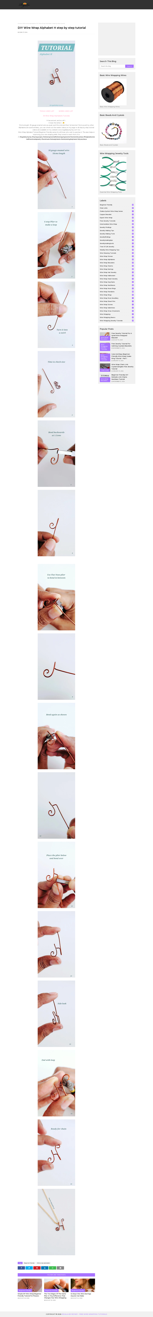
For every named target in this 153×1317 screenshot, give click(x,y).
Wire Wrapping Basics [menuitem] (35, 15)
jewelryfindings (116, 237)
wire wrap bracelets (116, 263)
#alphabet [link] (73, 139)
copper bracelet (116, 214)
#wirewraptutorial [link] (49, 137)
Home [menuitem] (21, 15)
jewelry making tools (116, 234)
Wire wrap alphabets (29, 23)
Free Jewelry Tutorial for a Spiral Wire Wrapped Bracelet (121, 335)
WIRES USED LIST (66, 111)
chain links (116, 208)
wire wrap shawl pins (116, 301)
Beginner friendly (29, 1263)
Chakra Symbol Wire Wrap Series (116, 211)
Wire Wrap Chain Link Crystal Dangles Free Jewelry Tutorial (122, 367)
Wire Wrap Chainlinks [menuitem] (77, 15)
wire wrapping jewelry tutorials (117, 320)
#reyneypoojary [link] (37, 137)
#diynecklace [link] (82, 139)
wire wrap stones (116, 256)
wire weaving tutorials (116, 253)
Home (19, 23)
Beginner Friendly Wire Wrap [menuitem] (102, 15)
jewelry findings (116, 227)
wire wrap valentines (116, 308)
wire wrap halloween (116, 275)
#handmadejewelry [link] (34, 139)
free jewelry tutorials (116, 221)
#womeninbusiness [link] (76, 137)
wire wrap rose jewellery (116, 298)
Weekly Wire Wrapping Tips (116, 250)
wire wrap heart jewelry (116, 279)
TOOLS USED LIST (47, 111)
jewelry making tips (116, 230)
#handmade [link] (46, 139)
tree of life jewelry (116, 246)
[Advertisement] (126, 38)
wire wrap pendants (116, 291)
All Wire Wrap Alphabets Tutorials (56, 116)
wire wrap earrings (116, 269)
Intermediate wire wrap (116, 224)
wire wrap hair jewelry (116, 272)
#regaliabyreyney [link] (26, 137)
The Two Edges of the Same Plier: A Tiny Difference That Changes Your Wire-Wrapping (55, 1296)
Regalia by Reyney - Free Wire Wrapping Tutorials (84, 1314)
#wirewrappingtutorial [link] (62, 137)
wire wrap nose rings (116, 288)
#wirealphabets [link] (55, 139)
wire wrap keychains (116, 282)
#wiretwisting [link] (65, 139)
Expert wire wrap (116, 217)
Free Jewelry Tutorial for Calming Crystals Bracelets (121, 345)
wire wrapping (116, 314)
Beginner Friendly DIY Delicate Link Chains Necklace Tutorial (119, 377)
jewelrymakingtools (116, 243)
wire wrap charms (116, 266)
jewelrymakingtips (116, 240)
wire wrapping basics (116, 317)
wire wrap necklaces (116, 285)
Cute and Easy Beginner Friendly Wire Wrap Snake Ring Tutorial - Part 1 (121, 356)
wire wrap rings (116, 295)
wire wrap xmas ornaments (116, 311)
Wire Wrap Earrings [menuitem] (56, 15)
